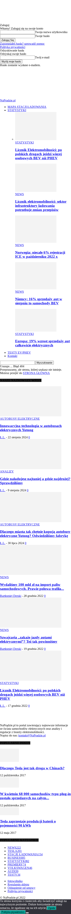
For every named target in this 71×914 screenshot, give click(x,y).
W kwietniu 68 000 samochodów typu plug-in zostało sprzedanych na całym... (35, 796)
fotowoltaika (15, 881)
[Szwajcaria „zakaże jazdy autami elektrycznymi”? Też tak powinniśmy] (30, 626)
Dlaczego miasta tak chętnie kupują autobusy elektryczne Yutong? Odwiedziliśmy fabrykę (35, 534)
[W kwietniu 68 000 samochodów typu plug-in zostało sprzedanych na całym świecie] (9, 786)
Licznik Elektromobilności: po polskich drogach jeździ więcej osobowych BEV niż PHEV (38, 154)
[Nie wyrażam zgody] (27, 912)
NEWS (19, 194)
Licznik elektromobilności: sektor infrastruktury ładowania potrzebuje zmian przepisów (40, 206)
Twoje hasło (42, 36)
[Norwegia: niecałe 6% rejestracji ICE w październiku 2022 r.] (35, 241)
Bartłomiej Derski (10, 595)
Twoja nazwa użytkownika (51, 32)
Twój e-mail (42, 57)
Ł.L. (2, 437)
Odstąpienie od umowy (21, 887)
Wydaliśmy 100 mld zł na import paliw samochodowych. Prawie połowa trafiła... (32, 587)
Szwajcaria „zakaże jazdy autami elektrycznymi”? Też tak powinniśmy (28, 639)
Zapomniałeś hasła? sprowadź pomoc (22, 43)
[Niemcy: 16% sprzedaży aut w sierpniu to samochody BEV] (35, 288)
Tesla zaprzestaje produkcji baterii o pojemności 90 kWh (28, 823)
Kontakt (12, 356)
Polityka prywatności (12, 47)
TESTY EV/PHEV (19, 352)
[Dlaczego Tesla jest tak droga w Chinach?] (9, 760)
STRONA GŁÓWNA (36, 373)
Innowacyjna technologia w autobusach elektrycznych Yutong (31, 428)
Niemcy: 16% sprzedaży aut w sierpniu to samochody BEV (38, 301)
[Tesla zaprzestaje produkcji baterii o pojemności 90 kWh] (9, 814)
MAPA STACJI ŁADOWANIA (27, 106)
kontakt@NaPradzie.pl (32, 735)
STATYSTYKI (17, 110)
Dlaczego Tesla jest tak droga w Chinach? (32, 768)
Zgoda (51, 908)
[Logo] (28, 81)
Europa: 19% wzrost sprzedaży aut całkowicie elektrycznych (42, 343)
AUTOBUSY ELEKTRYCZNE (20, 418)
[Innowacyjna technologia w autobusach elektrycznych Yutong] (30, 415)
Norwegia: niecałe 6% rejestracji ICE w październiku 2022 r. (40, 254)
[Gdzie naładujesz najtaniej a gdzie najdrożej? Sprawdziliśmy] (30, 468)
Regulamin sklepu (18, 884)
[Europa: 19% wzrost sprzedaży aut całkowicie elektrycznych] (35, 330)
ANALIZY (7, 471)
